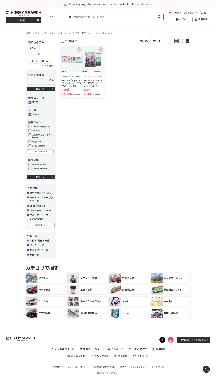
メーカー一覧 (37, 245)
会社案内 (56, 366)
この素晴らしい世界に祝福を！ (42, 136)
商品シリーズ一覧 (39, 250)
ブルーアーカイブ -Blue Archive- (40, 216)
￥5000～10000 (39, 168)
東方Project (38, 141)
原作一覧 (34, 254)
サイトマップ (157, 366)
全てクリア (47, 66)
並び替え (144, 40)
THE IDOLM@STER (41, 126)
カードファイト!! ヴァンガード (41, 199)
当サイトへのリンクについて (133, 366)
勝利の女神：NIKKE (40, 192)
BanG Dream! (38, 145)
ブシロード (35, 54)
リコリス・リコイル (39, 60)
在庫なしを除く (72, 41)
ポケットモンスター (40, 210)
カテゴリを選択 (16, 20)
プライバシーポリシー (77, 366)
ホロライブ (37, 130)
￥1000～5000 (39, 164)
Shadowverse (37, 205)
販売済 (33, 47)
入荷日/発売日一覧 (39, 240)
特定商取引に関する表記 (104, 366)
